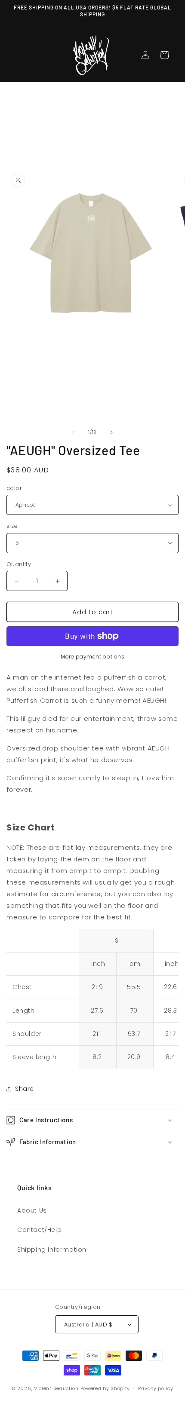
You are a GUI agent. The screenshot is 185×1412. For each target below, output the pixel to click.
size (12, 526)
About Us (32, 1210)
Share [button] (24, 1088)
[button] (92, 1120)
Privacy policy (155, 1388)
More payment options (92, 656)
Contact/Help (39, 1229)
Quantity (18, 564)
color (14, 488)
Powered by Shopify (105, 1388)
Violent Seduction (56, 1388)
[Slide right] (111, 432)
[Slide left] (73, 432)
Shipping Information (51, 1249)
